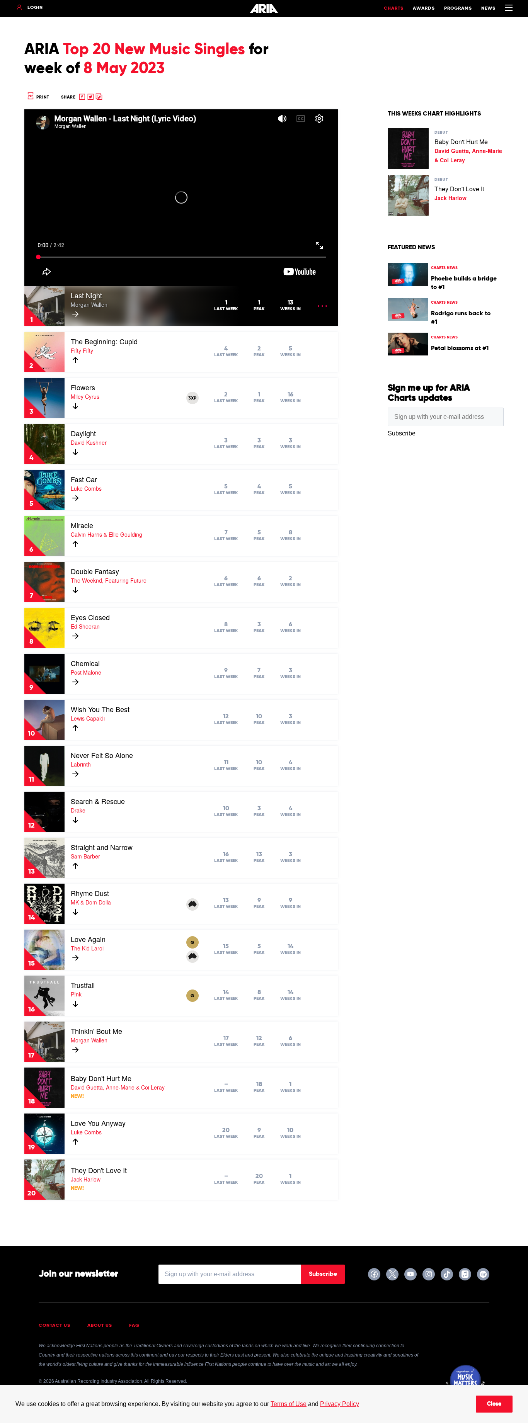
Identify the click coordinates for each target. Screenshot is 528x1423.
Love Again (88, 939)
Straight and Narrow (102, 847)
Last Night (86, 295)
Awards (424, 8)
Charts (394, 8)
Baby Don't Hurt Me (101, 1078)
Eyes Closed (90, 617)
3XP (192, 398)
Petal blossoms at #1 (460, 348)
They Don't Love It (99, 1170)
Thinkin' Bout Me (96, 1031)
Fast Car (84, 479)
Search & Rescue (98, 801)
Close (494, 1404)
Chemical (85, 663)
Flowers (83, 387)
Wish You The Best (100, 709)
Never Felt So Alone (102, 755)
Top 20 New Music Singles (154, 50)
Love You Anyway (98, 1123)
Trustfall (83, 985)
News (488, 8)
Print (42, 97)
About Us (99, 1325)
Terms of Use (289, 1404)
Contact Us (54, 1325)
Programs (458, 8)
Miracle (82, 525)
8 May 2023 (124, 69)
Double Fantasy (95, 571)
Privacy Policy (339, 1404)
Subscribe (323, 1274)
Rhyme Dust (90, 893)
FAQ (134, 1325)
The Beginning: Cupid (104, 341)
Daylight (83, 433)
